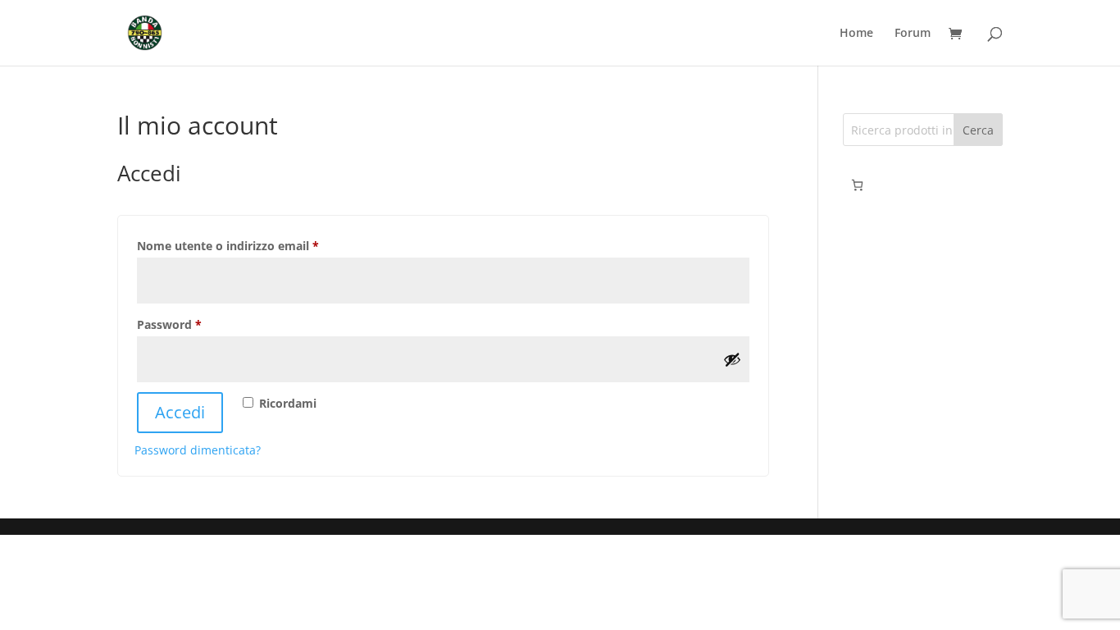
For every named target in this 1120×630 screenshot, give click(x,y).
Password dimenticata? (197, 450)
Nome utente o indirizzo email (253, 245)
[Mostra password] (732, 359)
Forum (913, 33)
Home (856, 33)
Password (195, 324)
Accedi (180, 412)
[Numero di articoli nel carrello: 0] (857, 185)
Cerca (978, 130)
